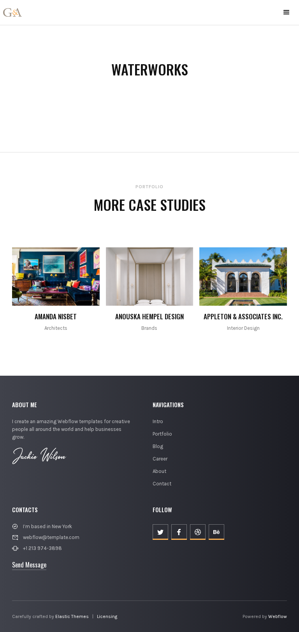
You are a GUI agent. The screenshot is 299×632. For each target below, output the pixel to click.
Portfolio (162, 434)
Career (160, 459)
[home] (12, 12)
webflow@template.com (51, 537)
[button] (286, 12)
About (159, 471)
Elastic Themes (72, 616)
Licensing (107, 616)
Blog (158, 446)
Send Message (29, 564)
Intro (158, 421)
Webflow (277, 616)
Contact (162, 484)
